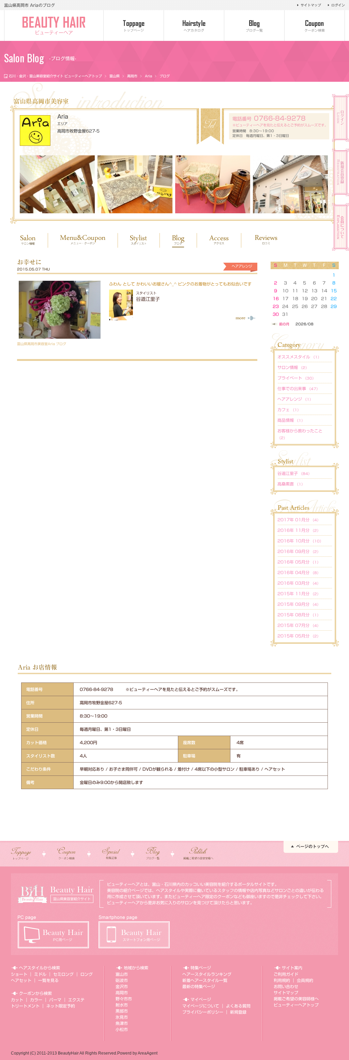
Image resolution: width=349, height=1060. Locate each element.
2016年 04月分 (298, 572)
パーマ (55, 1000)
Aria (148, 76)
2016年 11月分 (298, 530)
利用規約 (282, 980)
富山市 (122, 974)
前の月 (284, 324)
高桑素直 (291, 484)
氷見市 (122, 1017)
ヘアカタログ (194, 30)
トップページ (133, 30)
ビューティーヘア (54, 32)
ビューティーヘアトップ (296, 1005)
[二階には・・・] (212, 184)
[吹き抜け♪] (57, 184)
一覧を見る (48, 980)
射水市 (122, 1005)
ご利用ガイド (286, 974)
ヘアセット (21, 980)
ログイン (338, 5)
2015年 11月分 (298, 594)
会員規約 (305, 980)
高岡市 (132, 76)
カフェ (289, 410)
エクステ (76, 1000)
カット (17, 1000)
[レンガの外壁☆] (290, 184)
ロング (86, 974)
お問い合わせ (286, 986)
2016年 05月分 (298, 562)
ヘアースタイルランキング (206, 974)
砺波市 (122, 980)
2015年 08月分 (298, 615)
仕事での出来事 (298, 388)
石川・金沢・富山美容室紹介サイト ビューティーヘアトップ (55, 76)
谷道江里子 (148, 299)
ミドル (40, 974)
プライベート (296, 378)
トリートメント (25, 1006)
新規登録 (238, 1012)
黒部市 (122, 1011)
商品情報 (291, 420)
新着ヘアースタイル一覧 (204, 980)
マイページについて (200, 1006)
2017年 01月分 (298, 520)
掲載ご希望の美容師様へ (296, 999)
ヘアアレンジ (295, 399)
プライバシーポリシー (202, 1012)
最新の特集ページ (198, 986)
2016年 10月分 (300, 541)
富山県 (114, 76)
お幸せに (29, 262)
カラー (36, 1000)
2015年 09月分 (298, 604)
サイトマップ (311, 5)
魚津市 (122, 1023)
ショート (19, 974)
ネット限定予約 (60, 1006)
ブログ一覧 (254, 30)
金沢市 (122, 986)
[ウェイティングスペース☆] (134, 184)
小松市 (122, 1029)
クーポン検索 (314, 30)
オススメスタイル (299, 357)
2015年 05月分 (298, 636)
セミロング (63, 974)
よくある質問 (238, 1006)
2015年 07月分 (298, 625)
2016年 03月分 (298, 583)
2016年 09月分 (298, 551)
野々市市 (124, 999)
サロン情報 (293, 367)
